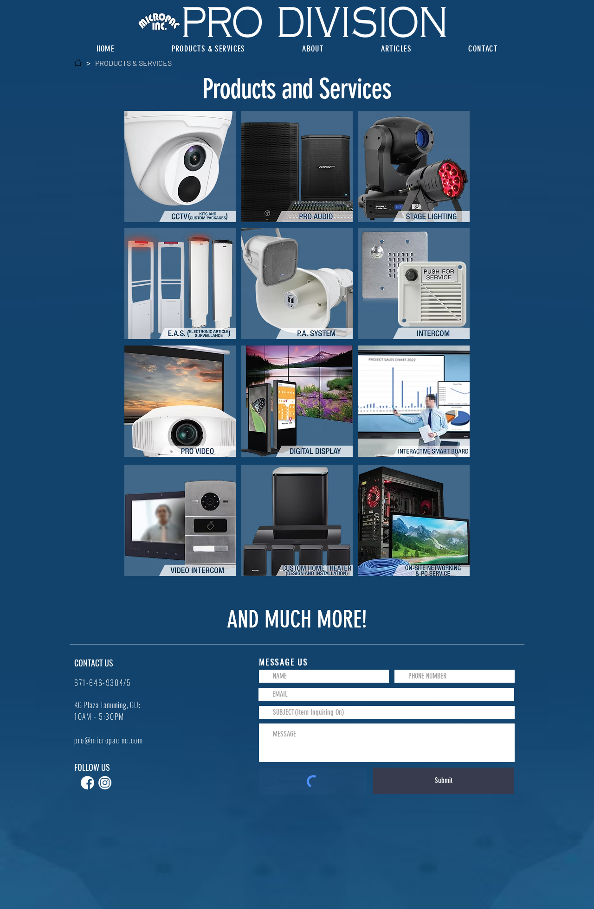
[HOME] (78, 62)
